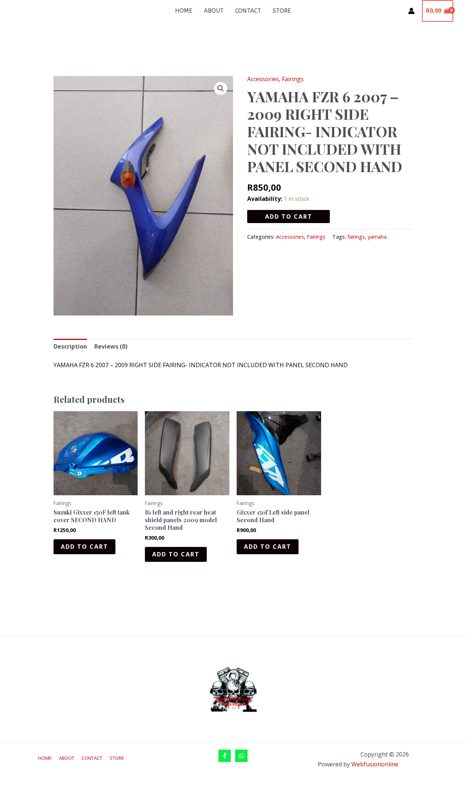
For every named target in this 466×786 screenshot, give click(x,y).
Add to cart (288, 217)
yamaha (377, 236)
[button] (220, 88)
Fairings (293, 79)
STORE (282, 10)
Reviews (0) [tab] (110, 346)
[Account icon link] (411, 11)
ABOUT (214, 10)
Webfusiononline (375, 764)
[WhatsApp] (241, 756)
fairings (356, 236)
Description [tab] (70, 346)
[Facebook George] (224, 756)
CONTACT (248, 10)
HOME (183, 10)
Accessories (263, 79)
